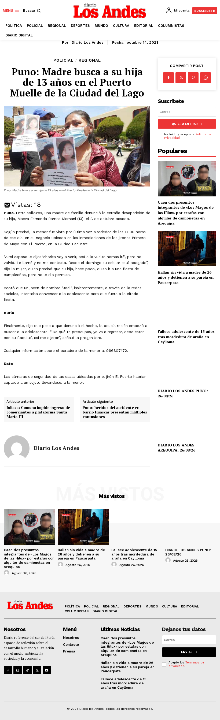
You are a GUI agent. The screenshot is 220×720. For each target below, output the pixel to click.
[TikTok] (27, 670)
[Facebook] (168, 77)
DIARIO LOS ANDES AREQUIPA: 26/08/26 (176, 447)
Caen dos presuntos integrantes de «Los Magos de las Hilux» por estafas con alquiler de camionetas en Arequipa (186, 213)
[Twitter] (180, 77)
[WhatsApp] (205, 77)
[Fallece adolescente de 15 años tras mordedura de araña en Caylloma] (187, 308)
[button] (32, 10)
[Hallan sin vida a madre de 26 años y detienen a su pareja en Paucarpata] (187, 248)
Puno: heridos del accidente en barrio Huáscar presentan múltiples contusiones (115, 412)
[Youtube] (47, 670)
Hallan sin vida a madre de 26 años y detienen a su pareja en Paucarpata (186, 277)
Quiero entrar (185, 124)
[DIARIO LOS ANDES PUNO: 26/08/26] (187, 367)
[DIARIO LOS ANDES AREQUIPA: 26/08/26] (187, 421)
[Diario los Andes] (17, 448)
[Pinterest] (193, 77)
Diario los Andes (88, 42)
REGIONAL (90, 60)
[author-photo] (7, 573)
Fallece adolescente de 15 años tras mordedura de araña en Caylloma (186, 336)
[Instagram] (17, 670)
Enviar (187, 652)
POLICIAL (63, 60)
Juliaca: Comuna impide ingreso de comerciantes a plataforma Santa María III (38, 412)
